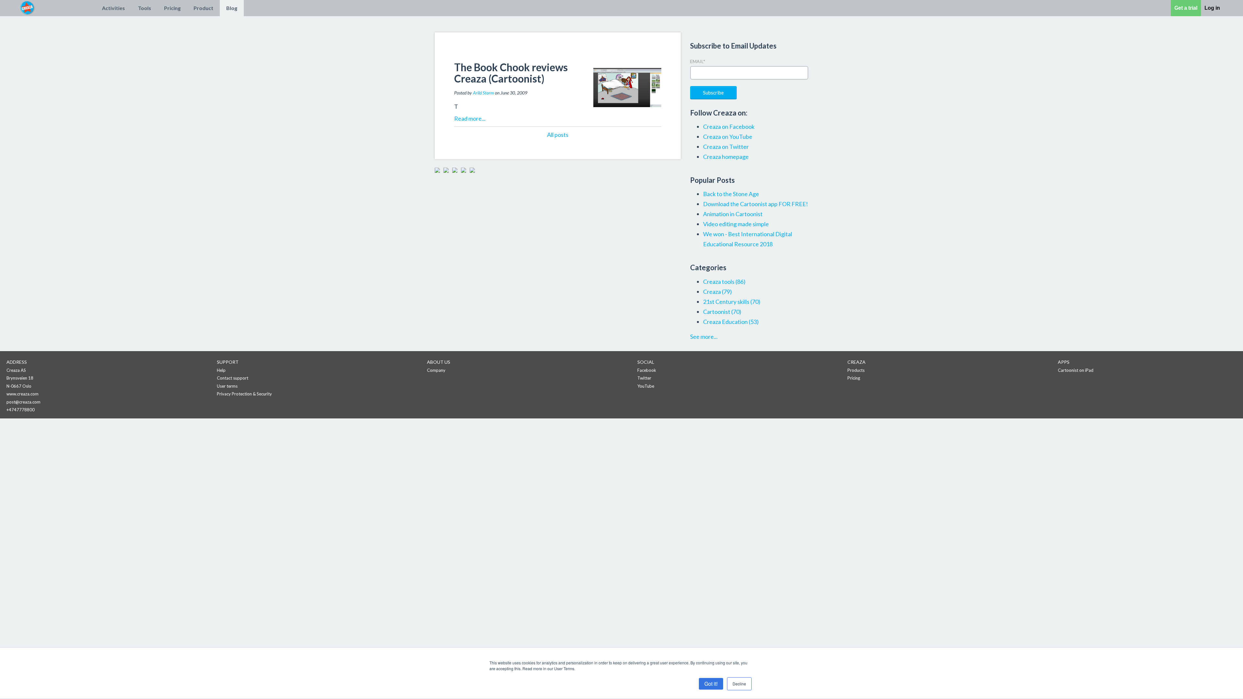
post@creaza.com (23, 402)
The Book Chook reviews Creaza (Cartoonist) (511, 73)
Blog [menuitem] (231, 8)
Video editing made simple (736, 223)
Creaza (717, 291)
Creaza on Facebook (729, 126)
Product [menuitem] (203, 8)
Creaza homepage (726, 156)
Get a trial (1185, 8)
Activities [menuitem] (113, 8)
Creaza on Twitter (726, 146)
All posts (557, 134)
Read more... (470, 118)
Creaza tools (724, 281)
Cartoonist (722, 311)
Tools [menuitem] (144, 8)
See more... (704, 336)
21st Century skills (731, 301)
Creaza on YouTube (727, 136)
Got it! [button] (711, 683)
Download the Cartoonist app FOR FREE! (755, 203)
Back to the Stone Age (731, 193)
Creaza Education (731, 321)
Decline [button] (739, 683)
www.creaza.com (22, 393)
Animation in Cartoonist (733, 213)
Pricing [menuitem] (172, 8)
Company (436, 370)
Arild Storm (483, 92)
